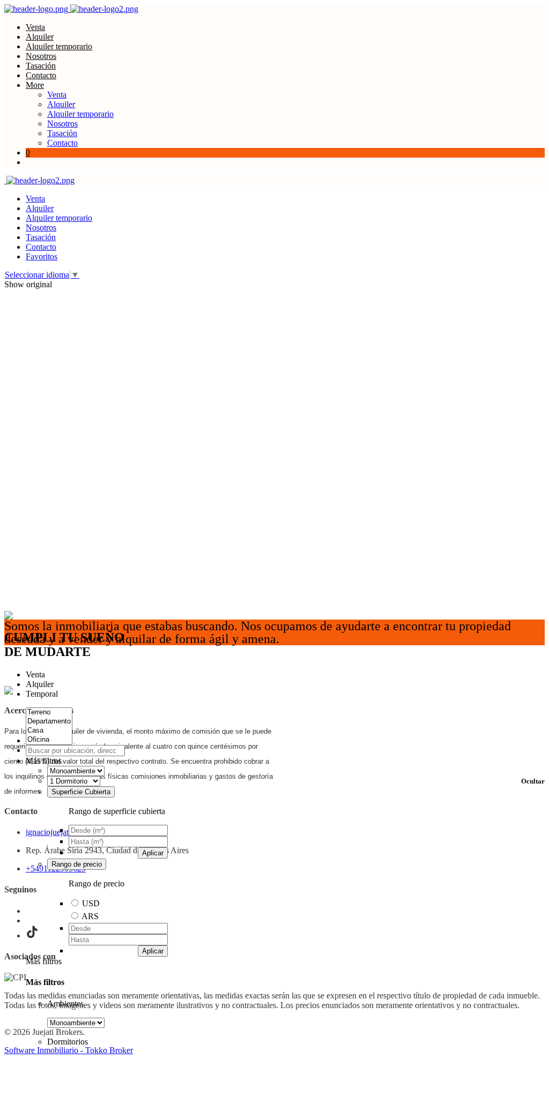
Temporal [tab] (42, 693)
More (35, 85)
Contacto (41, 75)
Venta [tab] (35, 674)
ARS (90, 916)
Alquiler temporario (59, 46)
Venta (35, 27)
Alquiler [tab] (40, 684)
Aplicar (153, 853)
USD (91, 903)
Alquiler (40, 36)
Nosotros (41, 56)
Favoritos (41, 256)
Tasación (41, 65)
